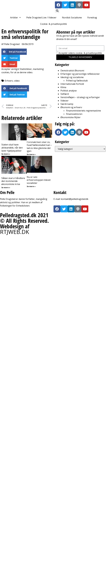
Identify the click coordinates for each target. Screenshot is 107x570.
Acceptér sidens (80, 53)
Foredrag (92, 17)
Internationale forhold (72, 83)
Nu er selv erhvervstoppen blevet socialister (39, 180)
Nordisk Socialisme (72, 17)
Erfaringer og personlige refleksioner (80, 73)
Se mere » (5, 154)
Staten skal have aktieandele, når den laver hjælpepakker (12, 147)
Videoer (64, 100)
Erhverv (9, 80)
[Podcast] (79, 4)
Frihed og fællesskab (77, 80)
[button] (57, 10)
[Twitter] (65, 4)
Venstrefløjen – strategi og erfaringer (80, 97)
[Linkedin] (72, 4)
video (17, 80)
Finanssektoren (74, 114)
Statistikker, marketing (32, 69)
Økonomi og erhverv (71, 107)
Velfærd (64, 93)
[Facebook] (58, 4)
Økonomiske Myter (70, 117)
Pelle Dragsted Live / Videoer (41, 17)
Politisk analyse (68, 90)
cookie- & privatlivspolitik (89, 53)
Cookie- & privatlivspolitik (53, 23)
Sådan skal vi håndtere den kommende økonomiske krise (13, 181)
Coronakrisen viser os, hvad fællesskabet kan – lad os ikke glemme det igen (39, 147)
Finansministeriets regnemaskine (83, 110)
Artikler (14, 17)
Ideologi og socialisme (72, 77)
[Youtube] (86, 4)
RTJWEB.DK (14, 232)
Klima (63, 87)
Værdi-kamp (66, 103)
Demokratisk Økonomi (72, 70)
